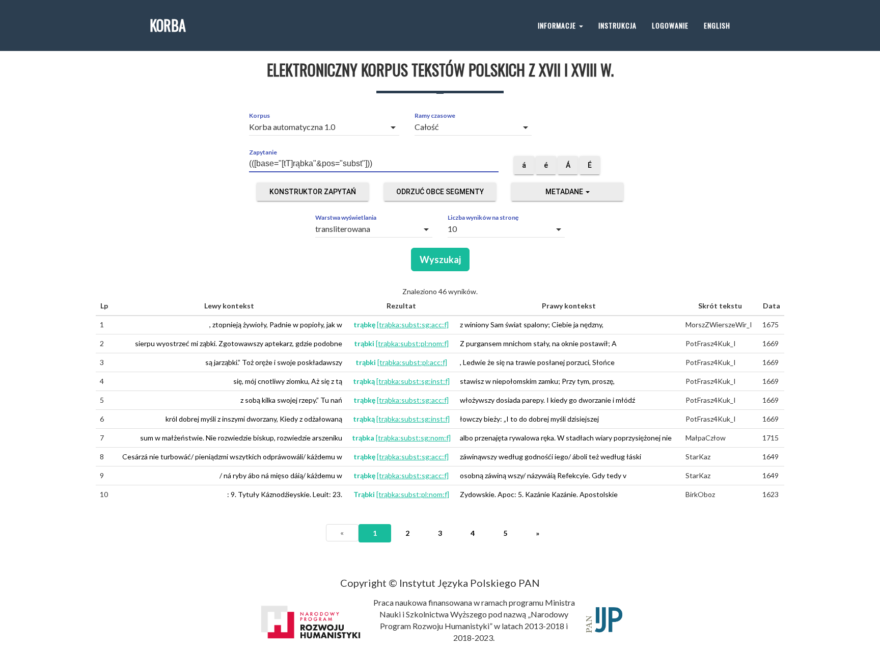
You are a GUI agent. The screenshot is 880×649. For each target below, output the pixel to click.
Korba (168, 25)
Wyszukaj (440, 259)
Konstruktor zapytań (312, 192)
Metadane (565, 192)
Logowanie (670, 25)
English (717, 25)
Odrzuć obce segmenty (440, 192)
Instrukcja (617, 25)
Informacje (558, 25)
